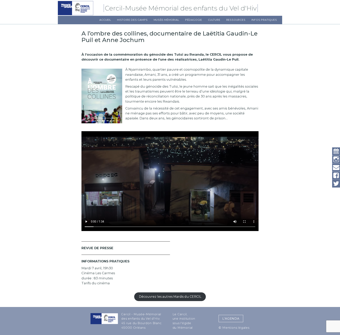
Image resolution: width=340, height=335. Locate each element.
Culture (214, 19)
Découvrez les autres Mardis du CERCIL (170, 297)
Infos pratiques (264, 19)
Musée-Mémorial (166, 19)
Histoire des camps (132, 19)
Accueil (105, 19)
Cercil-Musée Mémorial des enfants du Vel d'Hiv (181, 8)
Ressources (236, 19)
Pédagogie (193, 19)
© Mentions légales (234, 327)
